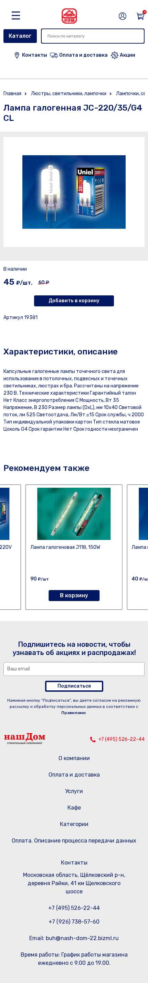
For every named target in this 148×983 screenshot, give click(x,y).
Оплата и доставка (74, 774)
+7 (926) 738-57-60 (74, 921)
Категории (74, 824)
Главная (12, 94)
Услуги (74, 791)
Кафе (74, 807)
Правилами (73, 712)
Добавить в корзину (74, 301)
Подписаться (74, 686)
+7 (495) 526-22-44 (121, 739)
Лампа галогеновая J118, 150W (65, 547)
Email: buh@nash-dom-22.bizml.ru (74, 938)
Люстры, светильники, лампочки (68, 94)
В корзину (74, 595)
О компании (74, 758)
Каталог (20, 36)
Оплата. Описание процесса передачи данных (74, 840)
